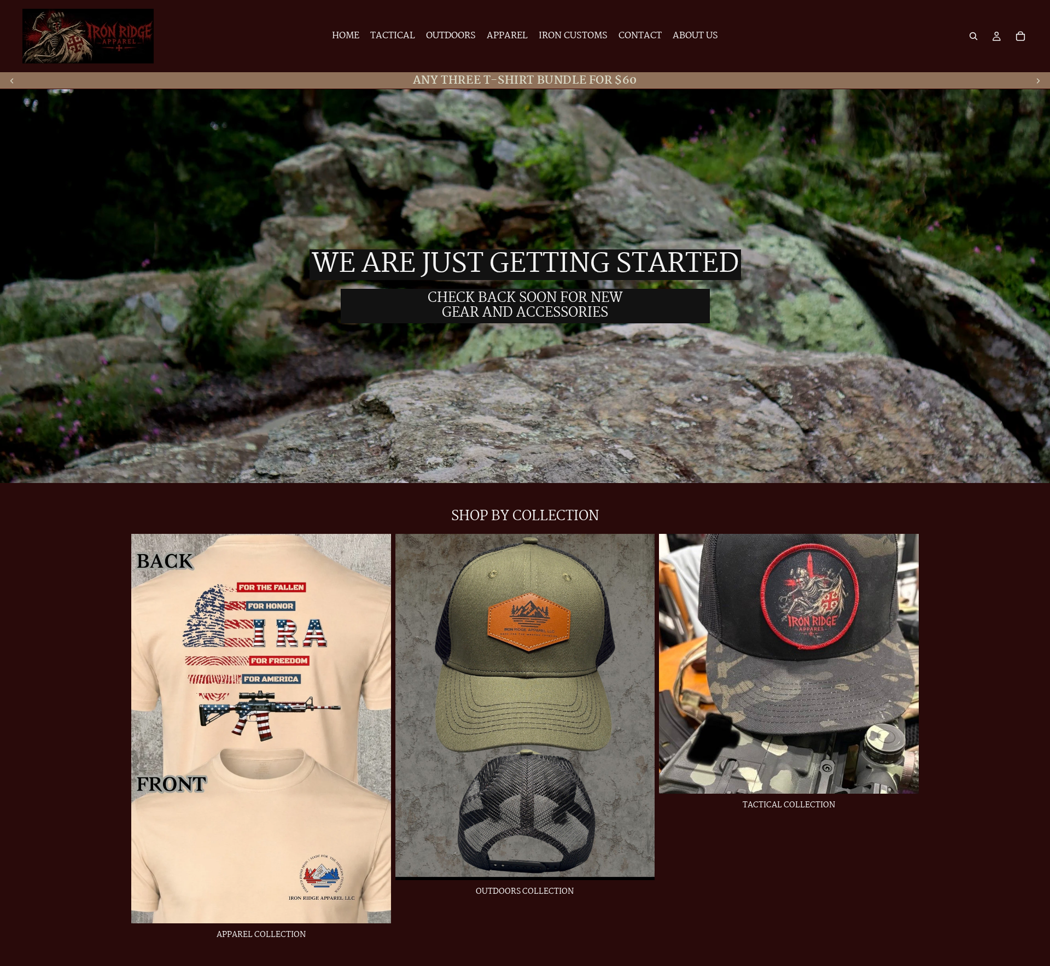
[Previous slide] (12, 80)
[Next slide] (1038, 80)
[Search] (973, 36)
